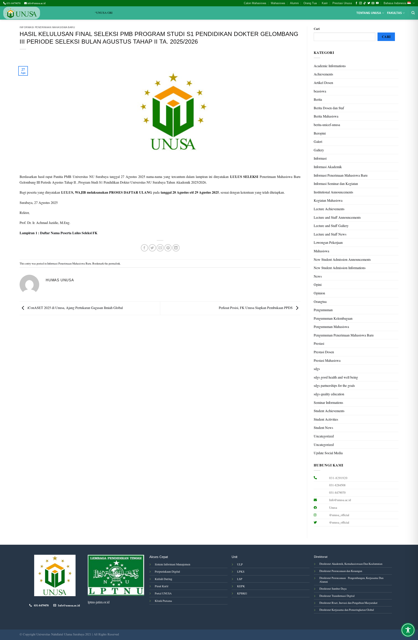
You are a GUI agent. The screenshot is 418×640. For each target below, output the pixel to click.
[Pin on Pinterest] (168, 247)
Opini (318, 284)
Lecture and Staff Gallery (331, 225)
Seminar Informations (328, 402)
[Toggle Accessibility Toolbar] (408, 630)
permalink (114, 263)
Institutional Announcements (333, 192)
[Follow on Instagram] (360, 3)
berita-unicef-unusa (327, 124)
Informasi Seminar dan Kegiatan (336, 183)
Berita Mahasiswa (326, 116)
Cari (317, 28)
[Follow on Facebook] (356, 3)
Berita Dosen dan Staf (329, 108)
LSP (239, 579)
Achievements (323, 74)
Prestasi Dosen (324, 352)
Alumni (294, 3)
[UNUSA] (21, 13)
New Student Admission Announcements (342, 259)
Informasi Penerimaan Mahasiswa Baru (47, 27)
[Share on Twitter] (152, 247)
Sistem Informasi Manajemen (172, 564)
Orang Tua (310, 3)
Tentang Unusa (368, 13)
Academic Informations (330, 65)
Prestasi (319, 343)
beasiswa (320, 91)
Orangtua (320, 301)
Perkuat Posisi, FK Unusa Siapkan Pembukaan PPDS (256, 307)
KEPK (241, 586)
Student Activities (326, 419)
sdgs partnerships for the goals (334, 385)
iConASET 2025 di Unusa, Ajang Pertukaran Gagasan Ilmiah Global (75, 307)
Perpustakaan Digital (167, 571)
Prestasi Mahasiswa (327, 360)
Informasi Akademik (328, 166)
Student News (323, 427)
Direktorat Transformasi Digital (337, 596)
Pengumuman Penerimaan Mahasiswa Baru (344, 335)
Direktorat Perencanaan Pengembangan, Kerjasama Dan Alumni (351, 580)
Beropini (320, 133)
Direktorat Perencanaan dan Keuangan (340, 571)
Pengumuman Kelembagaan (333, 318)
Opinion (319, 293)
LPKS (240, 571)
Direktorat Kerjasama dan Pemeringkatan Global (346, 610)
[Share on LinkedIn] (176, 247)
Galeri (318, 141)
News (318, 276)
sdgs (317, 368)
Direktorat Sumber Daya (333, 589)
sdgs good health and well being (336, 377)
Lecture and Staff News (330, 234)
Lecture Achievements (329, 209)
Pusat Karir (162, 586)
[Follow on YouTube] (377, 3)
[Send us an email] (373, 3)
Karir (325, 3)
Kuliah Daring (163, 579)
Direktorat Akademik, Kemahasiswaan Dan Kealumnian (350, 564)
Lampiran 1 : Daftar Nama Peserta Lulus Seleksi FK (58, 232)
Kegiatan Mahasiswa (328, 200)
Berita (318, 99)
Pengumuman (323, 309)
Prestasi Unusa (342, 3)
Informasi (320, 158)
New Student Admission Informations (340, 267)
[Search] (413, 13)
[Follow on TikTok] (364, 3)
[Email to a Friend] (160, 247)
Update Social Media (328, 453)
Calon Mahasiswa (255, 3)
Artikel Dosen (323, 82)
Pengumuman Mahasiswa (331, 326)
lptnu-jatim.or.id (99, 602)
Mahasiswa (278, 3)
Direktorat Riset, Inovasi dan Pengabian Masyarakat (348, 603)
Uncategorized (324, 436)
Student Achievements (329, 410)
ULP (240, 564)
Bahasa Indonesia (395, 3)
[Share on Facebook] (144, 247)
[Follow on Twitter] (368, 3)
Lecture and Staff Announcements (337, 217)
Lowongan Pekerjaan (328, 242)
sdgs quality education (329, 394)
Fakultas (394, 13)
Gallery (319, 150)
